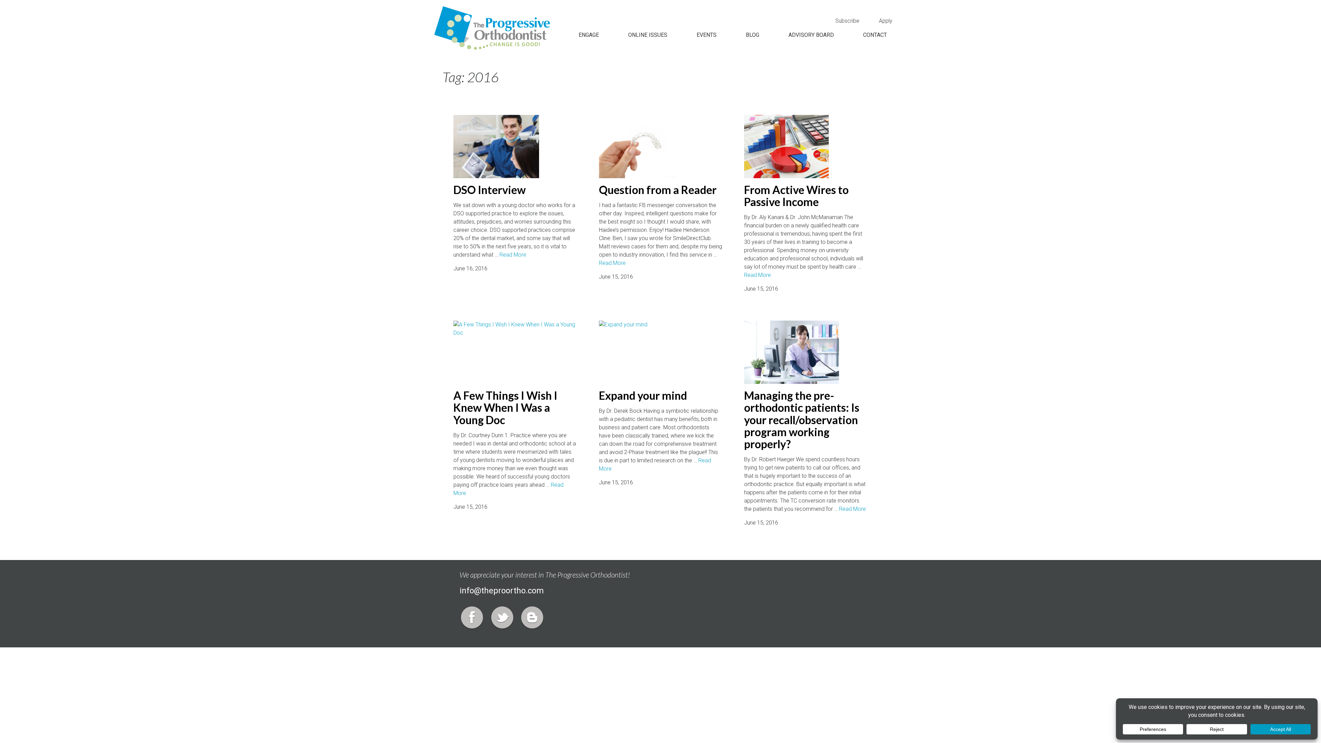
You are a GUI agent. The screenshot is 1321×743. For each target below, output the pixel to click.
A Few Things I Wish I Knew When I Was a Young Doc (505, 407)
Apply (885, 21)
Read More (513, 254)
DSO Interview (489, 189)
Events (707, 35)
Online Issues (647, 35)
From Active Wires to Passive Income (796, 195)
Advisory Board (811, 35)
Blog (752, 35)
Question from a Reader (658, 189)
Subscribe (847, 21)
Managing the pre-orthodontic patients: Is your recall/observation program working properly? (801, 420)
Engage (589, 35)
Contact (875, 35)
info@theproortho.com (502, 590)
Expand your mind (643, 395)
